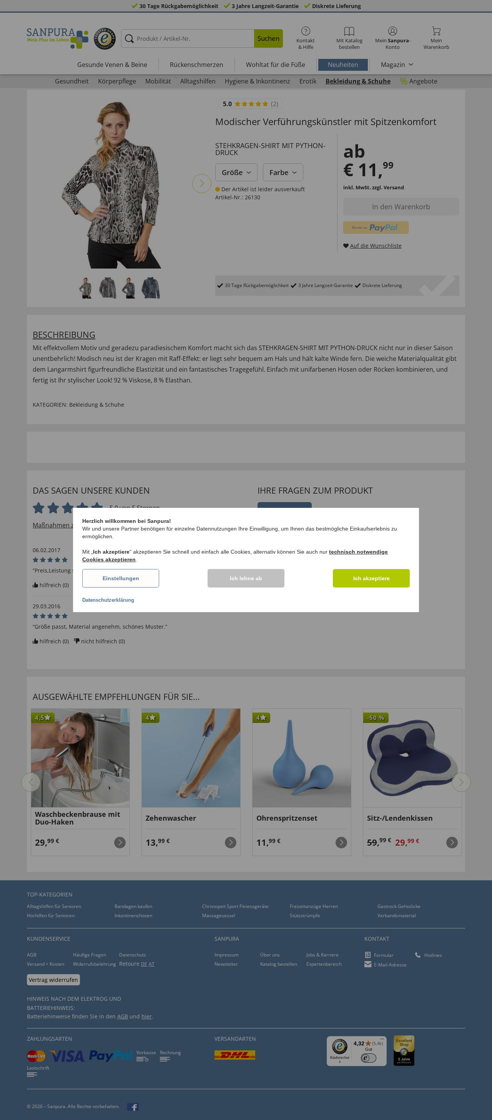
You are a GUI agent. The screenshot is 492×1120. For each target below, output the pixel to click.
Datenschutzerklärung (108, 600)
